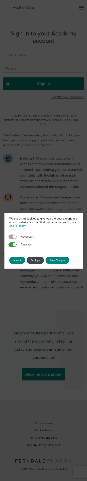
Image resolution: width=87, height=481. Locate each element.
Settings (35, 260)
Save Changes (57, 260)
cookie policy (17, 226)
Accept (17, 260)
